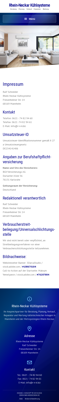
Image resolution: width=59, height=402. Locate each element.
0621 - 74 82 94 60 (32, 375)
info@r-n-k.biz (33, 382)
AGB (21, 399)
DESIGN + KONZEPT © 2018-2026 (29, 394)
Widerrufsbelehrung (32, 399)
